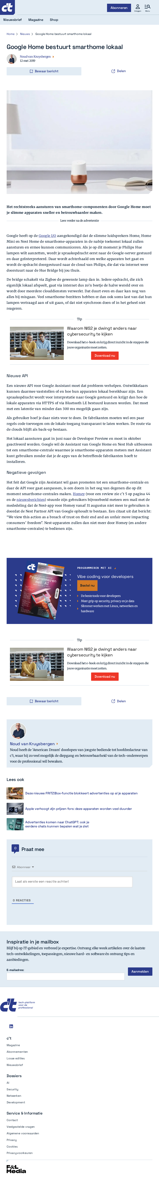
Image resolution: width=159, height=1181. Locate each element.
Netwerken (14, 1096)
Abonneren (119, 8)
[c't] (7, 7)
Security (12, 1089)
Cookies (12, 1146)
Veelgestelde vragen (21, 1127)
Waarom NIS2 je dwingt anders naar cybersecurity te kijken (102, 331)
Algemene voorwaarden (23, 1133)
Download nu (105, 355)
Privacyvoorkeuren (20, 1153)
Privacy (12, 1140)
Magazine (13, 1045)
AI (8, 1083)
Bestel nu (87, 585)
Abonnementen (17, 1052)
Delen (121, 71)
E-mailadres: (15, 970)
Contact (12, 1120)
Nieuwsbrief (15, 1065)
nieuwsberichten (31, 500)
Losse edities (16, 1058)
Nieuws (25, 34)
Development (16, 1102)
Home (10, 34)
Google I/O (47, 236)
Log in (12, 62)
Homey (79, 494)
